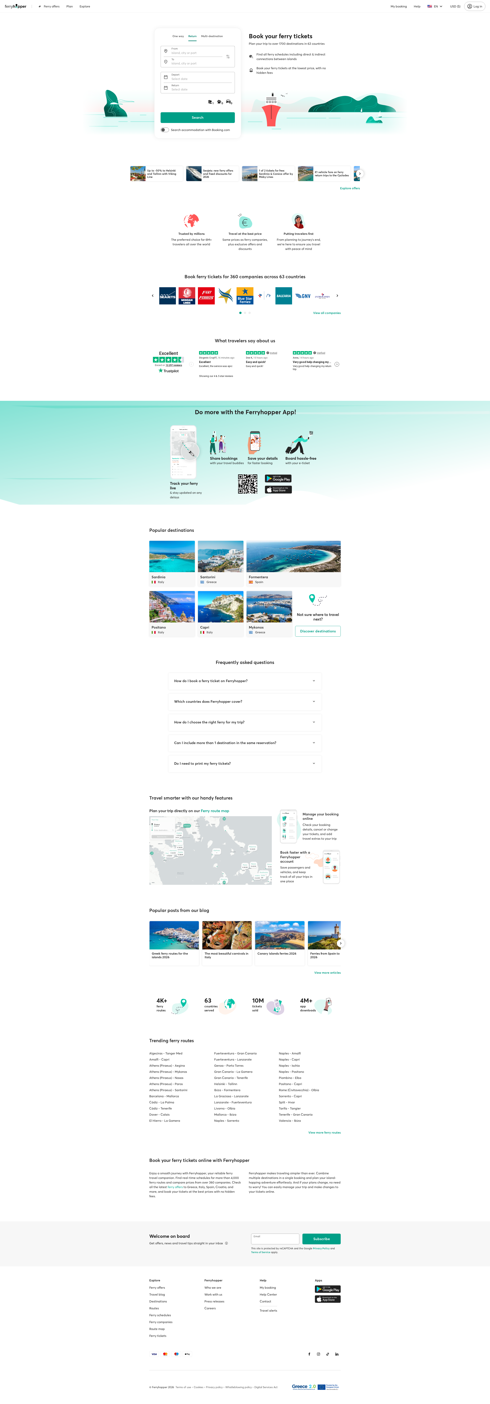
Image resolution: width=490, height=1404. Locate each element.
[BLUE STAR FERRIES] (245, 295)
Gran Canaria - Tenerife (231, 1078)
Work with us (213, 1294)
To (173, 59)
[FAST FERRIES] (206, 295)
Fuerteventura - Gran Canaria (235, 1053)
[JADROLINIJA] (322, 295)
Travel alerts (268, 1310)
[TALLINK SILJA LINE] (264, 295)
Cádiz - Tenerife (160, 1108)
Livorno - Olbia (224, 1108)
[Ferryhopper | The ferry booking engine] (16, 6)
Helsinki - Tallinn (225, 1084)
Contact (265, 1301)
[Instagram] (318, 1354)
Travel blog (157, 1294)
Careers (210, 1308)
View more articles (327, 973)
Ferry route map (215, 810)
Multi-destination (212, 36)
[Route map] (210, 850)
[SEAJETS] (167, 295)
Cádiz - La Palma (161, 1102)
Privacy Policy (321, 1248)
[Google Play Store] (278, 478)
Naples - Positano (291, 1072)
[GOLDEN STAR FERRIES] (225, 295)
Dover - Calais (159, 1114)
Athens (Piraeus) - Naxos (166, 1078)
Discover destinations (318, 631)
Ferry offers (52, 6)
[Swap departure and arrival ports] (228, 56)
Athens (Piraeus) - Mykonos (168, 1072)
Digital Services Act (266, 1387)
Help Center (268, 1294)
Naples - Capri (289, 1059)
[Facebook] (309, 1354)
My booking (399, 6)
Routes (154, 1308)
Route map (157, 1329)
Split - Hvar (287, 1102)
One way (178, 36)
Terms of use (183, 1387)
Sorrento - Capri (290, 1096)
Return (192, 36)
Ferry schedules (160, 1315)
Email (257, 1236)
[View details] (226, 1243)
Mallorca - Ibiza (225, 1114)
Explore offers (350, 188)
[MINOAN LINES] (187, 295)
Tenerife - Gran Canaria (296, 1114)
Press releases (214, 1301)
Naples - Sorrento (226, 1121)
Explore (85, 6)
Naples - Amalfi (290, 1053)
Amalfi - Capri (159, 1059)
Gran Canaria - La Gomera (233, 1072)
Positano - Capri (290, 1084)
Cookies (198, 1387)
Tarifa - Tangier (290, 1108)
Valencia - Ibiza (290, 1121)
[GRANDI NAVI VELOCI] (303, 295)
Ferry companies (160, 1322)
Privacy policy (214, 1387)
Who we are (212, 1287)
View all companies (327, 313)
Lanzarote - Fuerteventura (233, 1102)
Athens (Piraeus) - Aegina (167, 1065)
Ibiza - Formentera (227, 1090)
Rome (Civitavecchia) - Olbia (299, 1090)
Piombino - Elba (290, 1078)
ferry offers (175, 1187)
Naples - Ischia (289, 1065)
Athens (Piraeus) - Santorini (168, 1090)
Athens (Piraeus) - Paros (166, 1084)
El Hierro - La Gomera (164, 1121)
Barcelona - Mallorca (164, 1096)
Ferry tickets (157, 1336)
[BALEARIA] (283, 295)
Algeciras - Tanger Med (165, 1053)
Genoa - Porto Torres (228, 1065)
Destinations (158, 1301)
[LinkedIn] (337, 1354)
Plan (69, 6)
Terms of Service (260, 1252)
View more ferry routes (324, 1132)
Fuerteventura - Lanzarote (233, 1059)
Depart (176, 74)
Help (417, 6)
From (175, 48)
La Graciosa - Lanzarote (231, 1096)
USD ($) (455, 6)
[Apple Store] (278, 490)
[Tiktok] (328, 1354)
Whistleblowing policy (238, 1387)
